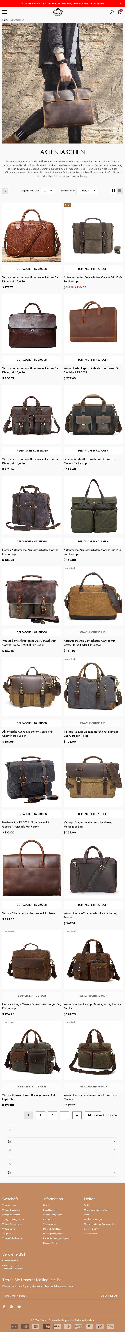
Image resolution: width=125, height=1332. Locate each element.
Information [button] (53, 1199)
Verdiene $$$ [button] (14, 1254)
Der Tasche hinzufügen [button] (32, 269)
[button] (112, 12)
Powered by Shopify (58, 1320)
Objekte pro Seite (30, 190)
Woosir (43, 1320)
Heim (5, 20)
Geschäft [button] (10, 1199)
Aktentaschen (17, 20)
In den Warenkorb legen (32, 450)
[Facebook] (4, 1306)
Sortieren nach (67, 190)
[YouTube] (19, 1306)
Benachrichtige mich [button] (93, 632)
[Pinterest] (11, 1306)
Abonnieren (109, 1296)
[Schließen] (121, 3)
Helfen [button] (89, 1199)
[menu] (4, 12)
